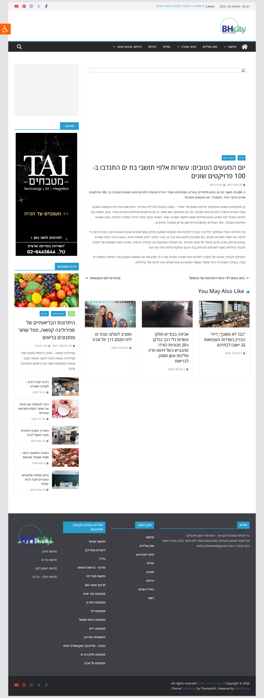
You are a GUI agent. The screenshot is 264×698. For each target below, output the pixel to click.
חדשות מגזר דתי (95, 576)
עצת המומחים (58, 313)
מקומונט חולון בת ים (93, 654)
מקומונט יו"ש (97, 628)
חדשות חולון (49, 551)
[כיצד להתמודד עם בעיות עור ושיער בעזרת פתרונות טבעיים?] (65, 412)
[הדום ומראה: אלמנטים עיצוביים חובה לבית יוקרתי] (65, 482)
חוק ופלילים (210, 47)
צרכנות (44, 313)
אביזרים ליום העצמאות (105, 278)
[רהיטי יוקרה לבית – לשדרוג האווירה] (65, 387)
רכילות (152, 47)
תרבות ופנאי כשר (95, 585)
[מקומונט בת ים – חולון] (245, 47)
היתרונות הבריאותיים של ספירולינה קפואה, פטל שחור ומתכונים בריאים (46, 330)
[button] (5, 29)
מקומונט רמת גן (95, 602)
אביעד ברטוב (216, 185)
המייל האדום (146, 589)
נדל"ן (102, 559)
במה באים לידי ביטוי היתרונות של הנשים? (217, 278)
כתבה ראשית (228, 157)
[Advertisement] (46, 90)
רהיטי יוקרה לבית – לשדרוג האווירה (37, 384)
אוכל (71, 313)
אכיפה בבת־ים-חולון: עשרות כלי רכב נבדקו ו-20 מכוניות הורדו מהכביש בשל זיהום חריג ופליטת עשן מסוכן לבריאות (168, 347)
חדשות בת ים (49, 560)
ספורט (150, 572)
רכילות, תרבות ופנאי (129, 47)
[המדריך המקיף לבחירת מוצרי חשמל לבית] (65, 436)
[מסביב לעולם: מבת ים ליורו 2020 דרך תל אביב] (110, 303)
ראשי (151, 598)
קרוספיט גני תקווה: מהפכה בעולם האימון (180, 6)
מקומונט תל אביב (94, 663)
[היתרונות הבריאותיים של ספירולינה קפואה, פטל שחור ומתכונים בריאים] (46, 290)
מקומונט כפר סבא (94, 594)
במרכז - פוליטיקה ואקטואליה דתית (84, 646)
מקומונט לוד (98, 611)
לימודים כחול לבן (95, 550)
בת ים (241, 157)
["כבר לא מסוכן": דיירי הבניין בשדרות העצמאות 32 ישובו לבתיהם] (224, 303)
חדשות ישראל (97, 541)
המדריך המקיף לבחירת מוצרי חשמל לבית (35, 433)
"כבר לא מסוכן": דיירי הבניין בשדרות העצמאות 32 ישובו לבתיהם (224, 339)
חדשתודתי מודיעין (94, 637)
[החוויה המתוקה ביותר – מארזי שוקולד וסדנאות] (65, 458)
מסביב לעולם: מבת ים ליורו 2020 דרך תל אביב (112, 336)
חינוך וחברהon (145, 554)
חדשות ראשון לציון (46, 568)
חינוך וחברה (189, 47)
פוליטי (166, 47)
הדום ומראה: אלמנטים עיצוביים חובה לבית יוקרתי (35, 479)
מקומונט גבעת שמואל (92, 620)
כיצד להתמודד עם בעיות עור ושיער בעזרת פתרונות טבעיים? (33, 408)
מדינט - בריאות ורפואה (91, 567)
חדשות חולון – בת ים (45, 577)
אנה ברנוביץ (41, 345)
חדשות (232, 47)
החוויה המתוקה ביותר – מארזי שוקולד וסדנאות (34, 455)
